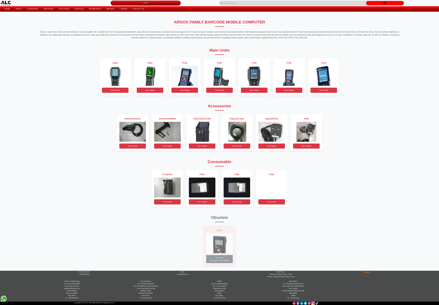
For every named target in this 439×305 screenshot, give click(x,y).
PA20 (115, 63)
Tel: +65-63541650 (293, 298)
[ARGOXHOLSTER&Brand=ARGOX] (202, 132)
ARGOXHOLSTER (202, 118)
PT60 (254, 63)
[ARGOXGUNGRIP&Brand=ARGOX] (167, 132)
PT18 (184, 63)
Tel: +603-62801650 (72, 298)
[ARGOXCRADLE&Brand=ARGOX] (132, 132)
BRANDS (110, 9)
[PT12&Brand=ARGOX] (219, 243)
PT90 (323, 63)
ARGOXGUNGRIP (167, 118)
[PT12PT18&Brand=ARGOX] (167, 187)
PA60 (150, 63)
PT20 (219, 63)
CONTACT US (138, 9)
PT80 (288, 63)
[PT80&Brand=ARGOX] (289, 76)
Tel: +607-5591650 (219, 298)
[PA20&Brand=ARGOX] (115, 76)
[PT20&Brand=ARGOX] (219, 76)
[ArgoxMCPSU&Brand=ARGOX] (271, 132)
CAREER (123, 9)
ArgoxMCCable (236, 118)
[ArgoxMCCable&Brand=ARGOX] (237, 132)
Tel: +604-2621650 (146, 298)
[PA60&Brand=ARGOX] (150, 76)
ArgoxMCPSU (271, 118)
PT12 (219, 230)
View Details (115, 90)
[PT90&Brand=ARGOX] (324, 76)
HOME (7, 9)
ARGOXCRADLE (132, 118)
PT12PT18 (167, 174)
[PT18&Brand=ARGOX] (184, 76)
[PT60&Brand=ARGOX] (254, 76)
